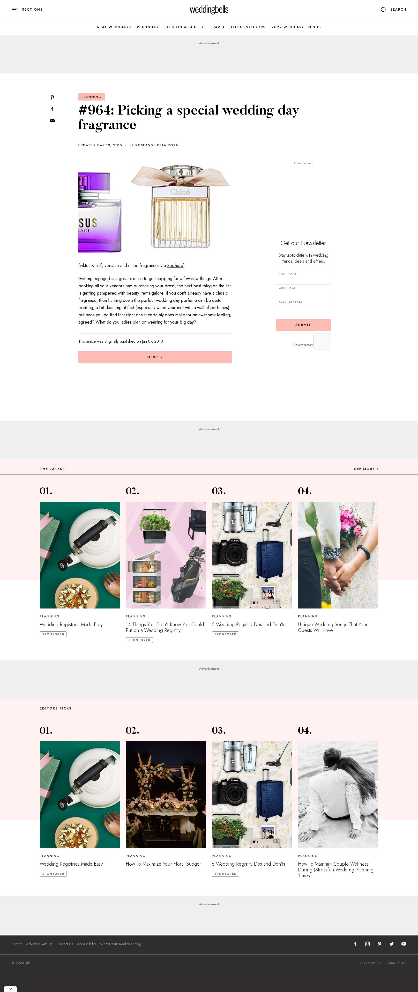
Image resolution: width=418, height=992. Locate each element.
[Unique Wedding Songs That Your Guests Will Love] (338, 555)
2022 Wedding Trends (296, 27)
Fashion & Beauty (184, 27)
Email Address (290, 302)
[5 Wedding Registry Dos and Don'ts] (252, 555)
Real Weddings (114, 27)
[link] (209, 9)
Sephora (175, 265)
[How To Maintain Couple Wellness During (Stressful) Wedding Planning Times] (338, 794)
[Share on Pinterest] (52, 98)
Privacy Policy (370, 963)
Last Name (287, 288)
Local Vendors (248, 27)
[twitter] (391, 944)
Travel (217, 27)
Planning (148, 27)
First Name (288, 273)
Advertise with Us (39, 944)
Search (17, 944)
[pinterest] (379, 944)
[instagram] (367, 944)
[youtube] (403, 944)
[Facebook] (52, 109)
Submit (303, 324)
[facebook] (355, 944)
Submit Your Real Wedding (120, 944)
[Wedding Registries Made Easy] (80, 555)
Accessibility (86, 944)
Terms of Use (396, 963)
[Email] (52, 121)
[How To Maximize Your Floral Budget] (166, 794)
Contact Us (64, 944)
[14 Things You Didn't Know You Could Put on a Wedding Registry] (166, 555)
